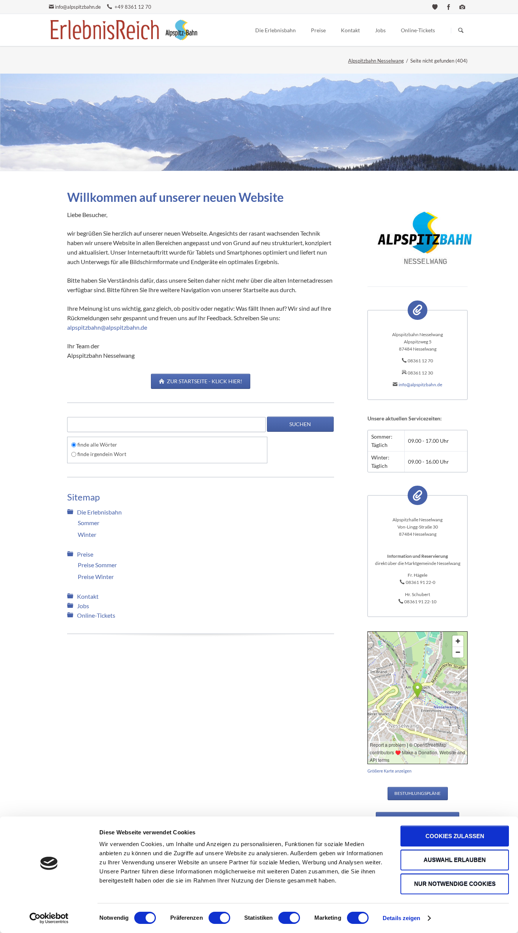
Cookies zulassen (454, 836)
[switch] (211, 918)
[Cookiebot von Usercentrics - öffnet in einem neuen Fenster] (49, 918)
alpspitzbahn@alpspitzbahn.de (107, 327)
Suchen (460, 30)
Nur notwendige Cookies (455, 884)
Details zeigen (401, 918)
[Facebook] (448, 7)
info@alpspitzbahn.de (78, 7)
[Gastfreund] (435, 7)
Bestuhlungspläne (417, 793)
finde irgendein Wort (101, 454)
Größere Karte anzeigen (389, 771)
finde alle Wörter (97, 444)
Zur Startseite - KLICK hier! (204, 381)
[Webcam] (462, 7)
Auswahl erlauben (455, 860)
